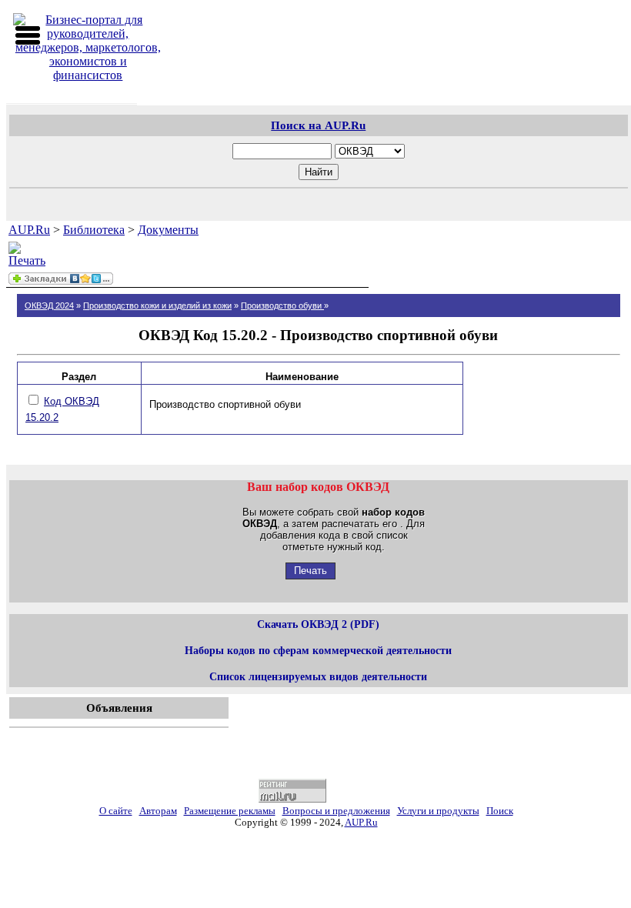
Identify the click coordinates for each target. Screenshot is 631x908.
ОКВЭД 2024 (49, 305)
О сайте (115, 811)
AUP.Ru (29, 229)
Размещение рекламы (229, 811)
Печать (310, 570)
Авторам (158, 811)
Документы (168, 229)
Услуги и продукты (438, 811)
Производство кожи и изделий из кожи (157, 305)
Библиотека (94, 229)
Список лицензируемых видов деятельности (318, 676)
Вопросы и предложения (336, 811)
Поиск (499, 811)
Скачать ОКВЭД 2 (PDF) (318, 624)
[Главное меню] (27, 35)
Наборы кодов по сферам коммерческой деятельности (318, 650)
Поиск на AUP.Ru (318, 125)
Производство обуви (282, 305)
